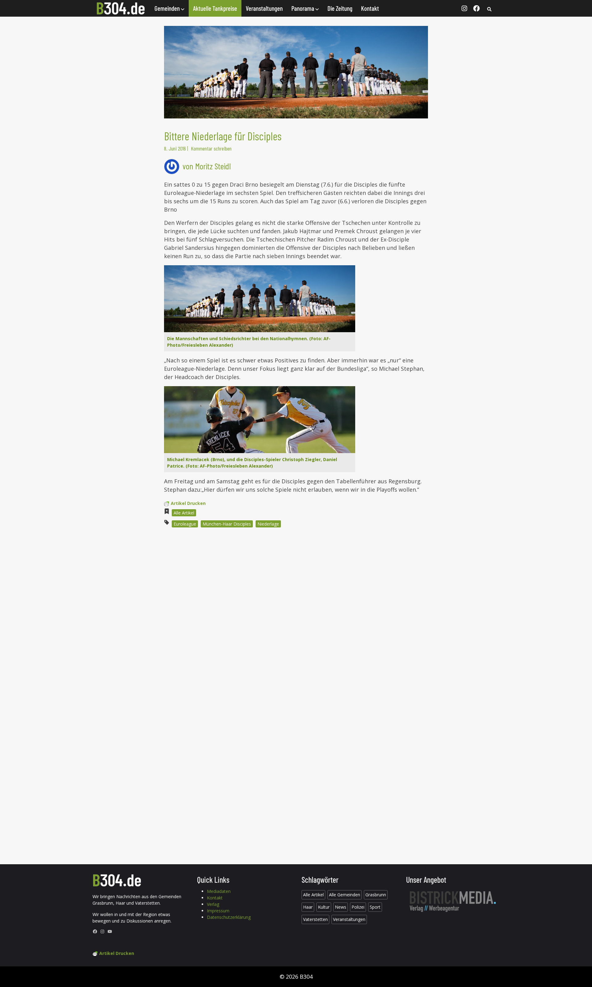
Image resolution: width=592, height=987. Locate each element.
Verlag (213, 904)
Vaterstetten (315, 919)
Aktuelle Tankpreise (215, 8)
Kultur (324, 907)
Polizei (358, 907)
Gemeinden (167, 8)
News (340, 907)
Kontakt (370, 8)
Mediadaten (219, 891)
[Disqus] (296, 616)
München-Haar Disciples (227, 524)
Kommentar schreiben (211, 148)
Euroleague (185, 524)
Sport (375, 907)
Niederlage (268, 524)
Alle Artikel (184, 513)
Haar (308, 907)
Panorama (303, 8)
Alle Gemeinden (344, 895)
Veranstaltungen (264, 8)
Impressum (218, 911)
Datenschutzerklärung (229, 917)
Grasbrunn (375, 895)
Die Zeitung (339, 8)
